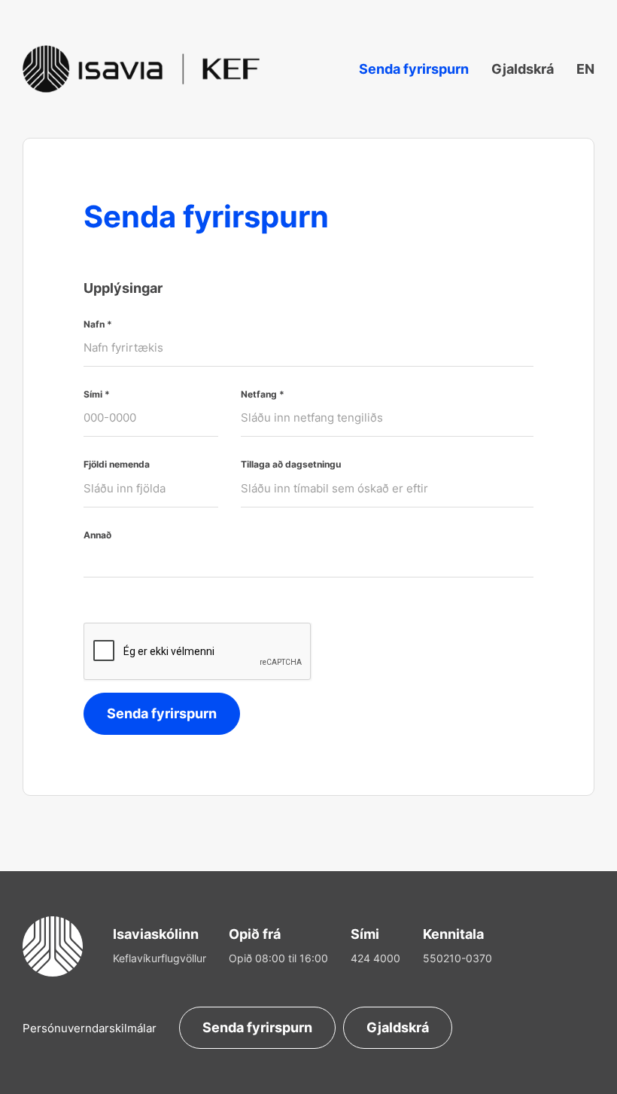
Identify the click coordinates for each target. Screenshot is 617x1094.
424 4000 (375, 958)
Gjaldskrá (522, 69)
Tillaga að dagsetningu (291, 464)
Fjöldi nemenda (117, 464)
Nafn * (98, 324)
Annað (97, 535)
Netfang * (262, 394)
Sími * (97, 394)
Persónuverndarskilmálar (90, 1028)
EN (585, 69)
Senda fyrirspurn (414, 69)
